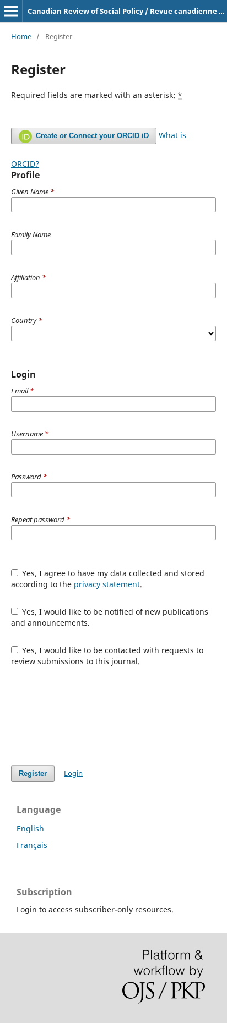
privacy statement (107, 584)
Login (73, 773)
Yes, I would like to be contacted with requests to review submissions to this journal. (107, 655)
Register (33, 773)
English (30, 828)
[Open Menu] (11, 11)
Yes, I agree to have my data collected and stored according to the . (108, 578)
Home (21, 36)
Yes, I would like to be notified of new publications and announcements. (110, 617)
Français (32, 845)
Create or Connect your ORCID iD (91, 136)
